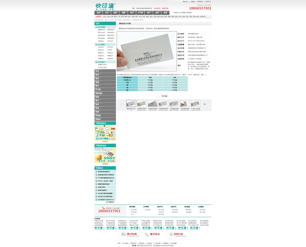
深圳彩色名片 (99, 223)
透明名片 (101, 41)
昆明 (176, 16)
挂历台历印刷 (181, 225)
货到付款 (161, 214)
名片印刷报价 (204, 221)
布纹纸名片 (111, 29)
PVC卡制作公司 (193, 225)
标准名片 (101, 56)
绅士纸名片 (101, 38)
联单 (97, 97)
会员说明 (134, 210)
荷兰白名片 (101, 32)
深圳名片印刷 (157, 221)
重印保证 (189, 210)
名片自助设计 (204, 223)
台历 (97, 71)
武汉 (144, 16)
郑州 (165, 16)
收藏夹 (193, 1)
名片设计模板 (181, 221)
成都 (169, 16)
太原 (187, 16)
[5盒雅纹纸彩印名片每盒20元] (163, 103)
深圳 (122, 16)
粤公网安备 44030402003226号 (163, 245)
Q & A (132, 214)
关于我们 (125, 243)
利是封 (98, 119)
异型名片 (110, 53)
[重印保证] (154, 234)
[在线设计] (105, 140)
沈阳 (190, 16)
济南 (183, 16)
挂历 (97, 75)
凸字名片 (110, 47)
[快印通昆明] (99, 230)
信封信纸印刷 (157, 223)
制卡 (97, 86)
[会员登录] (157, 8)
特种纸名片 (111, 38)
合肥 (154, 16)
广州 (118, 16)
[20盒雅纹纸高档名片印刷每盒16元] (185, 103)
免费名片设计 (102, 64)
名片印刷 (118, 20)
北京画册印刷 (145, 223)
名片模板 (183, 12)
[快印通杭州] (135, 230)
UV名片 (110, 50)
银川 (197, 16)
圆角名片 (101, 53)
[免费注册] (165, 8)
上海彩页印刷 (110, 223)
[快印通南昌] (183, 230)
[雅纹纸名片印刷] (131, 103)
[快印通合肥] (111, 230)
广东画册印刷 (122, 223)
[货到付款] (179, 234)
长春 (194, 16)
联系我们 (200, 1)
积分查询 (202, 210)
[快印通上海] (159, 230)
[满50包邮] (131, 234)
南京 (162, 16)
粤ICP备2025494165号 (144, 245)
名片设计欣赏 (102, 67)
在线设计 (176, 12)
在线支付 (161, 212)
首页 (98, 13)
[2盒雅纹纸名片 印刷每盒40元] (142, 103)
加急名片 (110, 58)
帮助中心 (186, 1)
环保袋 (98, 115)
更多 (110, 202)
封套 (97, 108)
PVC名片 (110, 41)
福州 (126, 16)
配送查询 (175, 212)
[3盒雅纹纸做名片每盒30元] (153, 103)
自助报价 (105, 164)
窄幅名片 (110, 56)
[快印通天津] (171, 230)
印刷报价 (189, 12)
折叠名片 (101, 58)
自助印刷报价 (99, 225)
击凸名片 (101, 47)
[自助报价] (105, 162)
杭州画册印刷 (122, 225)
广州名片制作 (145, 221)
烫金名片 (101, 50)
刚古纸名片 (101, 35)
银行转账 (161, 210)
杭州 (158, 16)
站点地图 (174, 243)
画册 (97, 82)
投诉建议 (189, 212)
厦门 (129, 16)
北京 (104, 16)
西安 (133, 16)
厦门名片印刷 (110, 221)
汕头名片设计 (134, 221)
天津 (111, 16)
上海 (108, 16)
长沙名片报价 (169, 221)
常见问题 (134, 212)
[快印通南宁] (195, 230)
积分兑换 (202, 212)
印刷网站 (166, 243)
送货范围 (175, 210)
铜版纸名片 (101, 29)
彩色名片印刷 (99, 221)
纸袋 (97, 112)
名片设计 (101, 62)
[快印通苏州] (123, 230)
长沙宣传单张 (110, 225)
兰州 (179, 16)
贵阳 (172, 16)
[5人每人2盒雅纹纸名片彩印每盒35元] (196, 103)
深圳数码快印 (192, 223)
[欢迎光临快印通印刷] (111, 6)
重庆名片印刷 (134, 225)
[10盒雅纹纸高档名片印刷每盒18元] (174, 103)
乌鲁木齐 (203, 16)
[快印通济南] (147, 230)
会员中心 (208, 1)
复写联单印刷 (169, 223)
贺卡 (97, 101)
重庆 (115, 16)
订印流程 (147, 210)
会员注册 (158, 243)
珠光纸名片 (111, 32)
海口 (151, 16)
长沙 (140, 16)
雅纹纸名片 (127, 20)
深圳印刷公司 (145, 225)
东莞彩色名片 (122, 221)
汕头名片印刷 (204, 225)
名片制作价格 (169, 225)
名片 (111, 20)
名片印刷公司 (157, 225)
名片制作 (101, 45)
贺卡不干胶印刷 (182, 223)
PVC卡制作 (133, 223)
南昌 (147, 16)
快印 (97, 104)
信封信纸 (99, 93)
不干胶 (98, 90)
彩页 (97, 78)
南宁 (136, 16)
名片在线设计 (192, 221)
